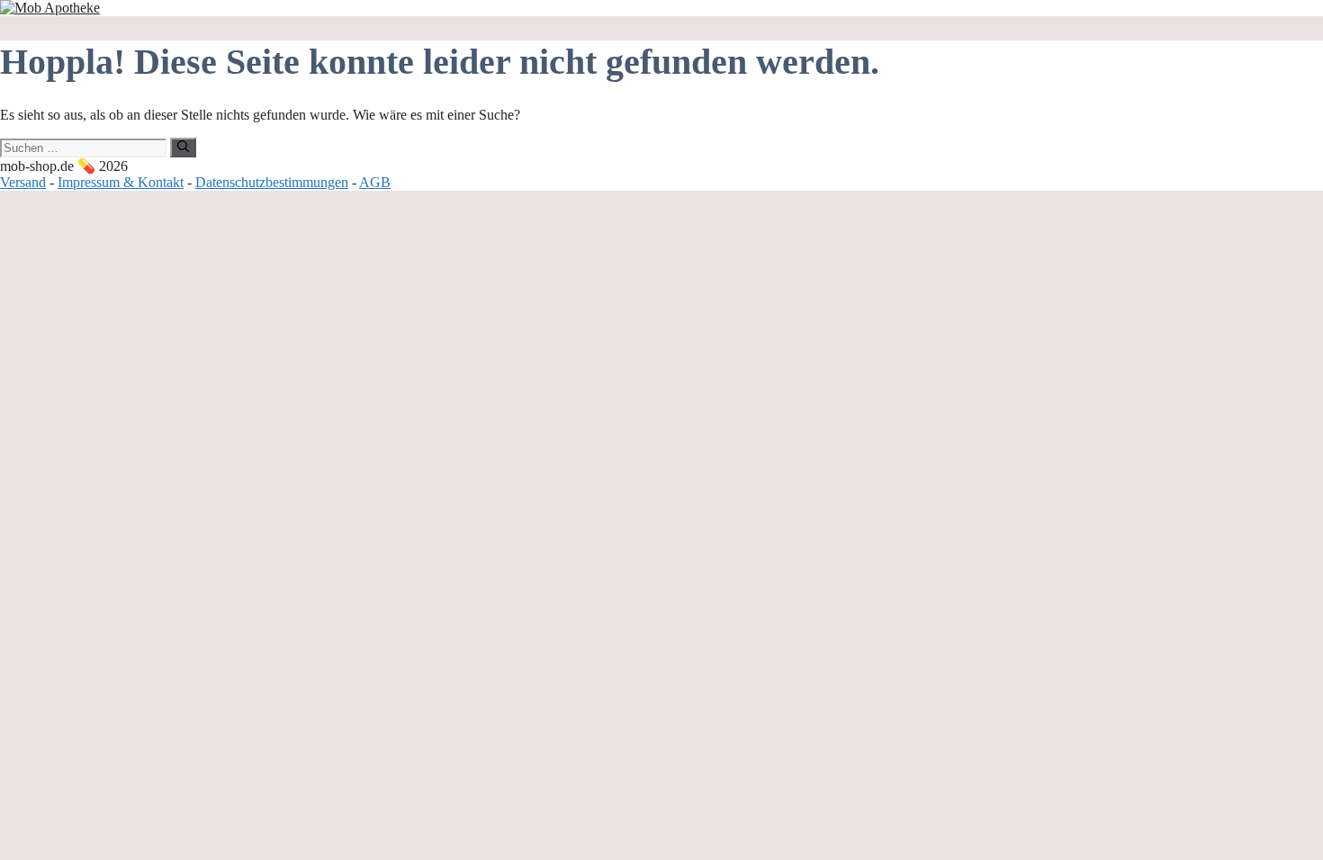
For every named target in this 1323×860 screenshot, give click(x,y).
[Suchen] (183, 147)
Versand (23, 182)
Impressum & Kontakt (121, 182)
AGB (375, 182)
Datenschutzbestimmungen (271, 182)
